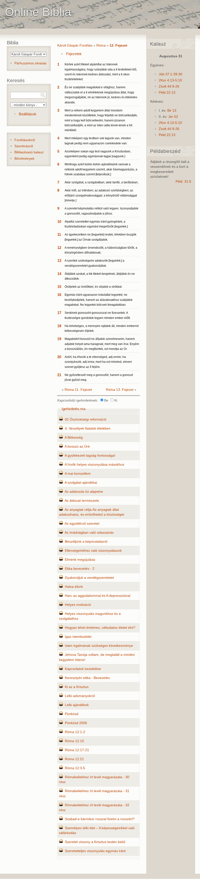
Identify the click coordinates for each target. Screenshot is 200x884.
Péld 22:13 (167, 92)
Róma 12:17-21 (77, 750)
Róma (101, 45)
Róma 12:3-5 (75, 768)
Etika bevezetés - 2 (79, 568)
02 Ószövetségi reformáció (85, 419)
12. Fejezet (118, 45)
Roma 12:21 (74, 759)
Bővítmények (24, 158)
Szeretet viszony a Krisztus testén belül (95, 842)
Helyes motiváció (78, 605)
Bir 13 (171, 110)
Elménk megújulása (80, 559)
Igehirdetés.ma (73, 409)
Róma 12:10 (74, 741)
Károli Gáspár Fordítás (74, 45)
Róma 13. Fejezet (119, 390)
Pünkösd (71, 714)
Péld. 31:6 (183, 181)
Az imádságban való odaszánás (89, 532)
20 (59, 357)
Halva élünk (74, 587)
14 (59, 274)
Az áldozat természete (82, 500)
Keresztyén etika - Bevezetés (87, 678)
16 (59, 295)
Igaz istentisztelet (78, 636)
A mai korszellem (78, 473)
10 (59, 221)
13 (59, 260)
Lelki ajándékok (77, 705)
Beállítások (27, 114)
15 (59, 287)
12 (59, 248)
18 (59, 326)
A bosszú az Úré (77, 446)
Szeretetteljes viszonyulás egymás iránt (95, 851)
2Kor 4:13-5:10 (170, 80)
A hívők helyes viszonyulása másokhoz (94, 464)
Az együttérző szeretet (82, 523)
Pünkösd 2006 (76, 723)
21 (59, 375)
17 (59, 313)
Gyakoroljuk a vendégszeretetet (89, 578)
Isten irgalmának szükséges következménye (99, 646)
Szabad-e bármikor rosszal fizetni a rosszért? (100, 819)
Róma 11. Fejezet (78, 390)
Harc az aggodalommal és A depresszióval (97, 596)
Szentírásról (23, 146)
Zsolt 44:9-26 (169, 86)
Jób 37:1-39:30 (170, 74)
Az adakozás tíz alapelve (84, 491)
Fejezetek (74, 54)
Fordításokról (24, 140)
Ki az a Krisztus (77, 687)
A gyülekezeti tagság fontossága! (90, 455)
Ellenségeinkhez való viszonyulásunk (93, 550)
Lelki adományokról (80, 696)
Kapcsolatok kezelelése (83, 669)
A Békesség (74, 437)
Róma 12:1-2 (75, 732)
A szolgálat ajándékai (81, 482)
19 (59, 339)
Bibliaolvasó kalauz (29, 152)
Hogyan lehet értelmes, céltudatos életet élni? (100, 627)
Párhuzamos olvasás (30, 63)
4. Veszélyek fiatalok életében (87, 428)
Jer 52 (173, 116)
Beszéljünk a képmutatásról (86, 541)
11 (59, 234)
